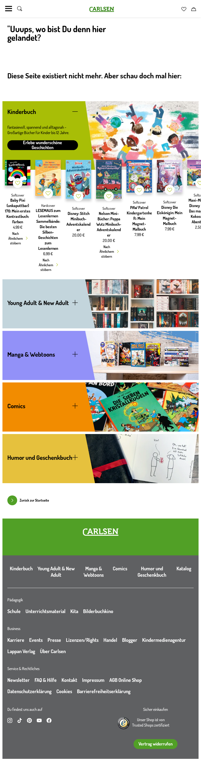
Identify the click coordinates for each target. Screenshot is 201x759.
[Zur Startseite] (100, 532)
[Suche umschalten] (20, 9)
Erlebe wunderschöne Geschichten (42, 145)
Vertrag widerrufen (155, 743)
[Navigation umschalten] (8, 8)
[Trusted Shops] (123, 723)
